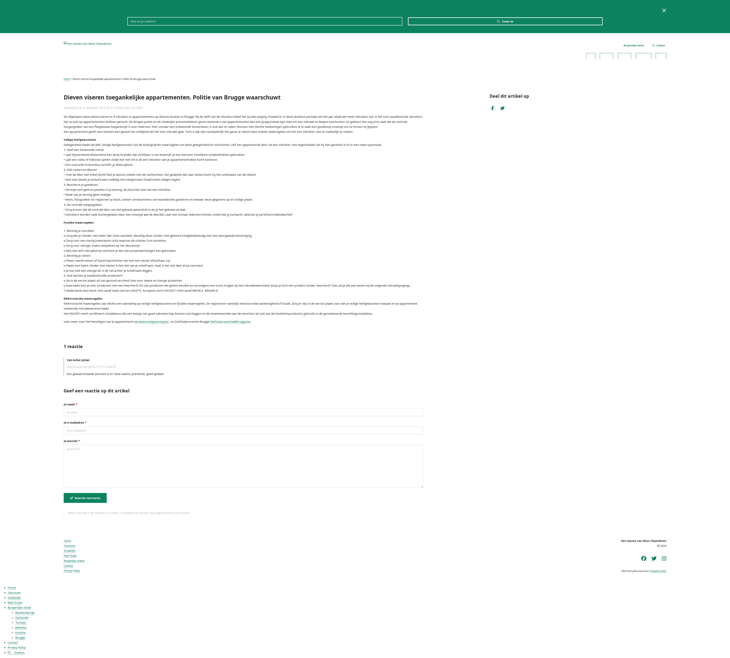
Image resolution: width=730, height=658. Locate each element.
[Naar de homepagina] (88, 43)
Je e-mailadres (75, 422)
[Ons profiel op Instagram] (664, 558)
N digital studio (658, 571)
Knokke (20, 632)
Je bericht (72, 441)
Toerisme (606, 55)
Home (591, 55)
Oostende (21, 617)
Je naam (70, 404)
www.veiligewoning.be (153, 321)
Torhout (20, 622)
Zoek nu (507, 21)
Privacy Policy (72, 570)
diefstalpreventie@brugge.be (230, 321)
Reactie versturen (87, 498)
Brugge (20, 637)
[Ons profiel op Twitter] (654, 558)
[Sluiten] (664, 10)
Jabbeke (20, 627)
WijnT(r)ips (643, 55)
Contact (661, 55)
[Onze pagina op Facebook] (643, 558)
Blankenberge (25, 612)
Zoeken (660, 45)
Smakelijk (624, 55)
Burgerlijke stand (634, 45)
